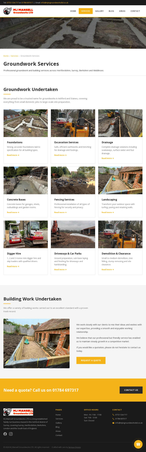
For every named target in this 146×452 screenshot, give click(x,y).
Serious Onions (74, 447)
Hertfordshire (30, 425)
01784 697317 (27, 2)
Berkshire (41, 425)
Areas (122, 11)
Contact (135, 11)
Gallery (99, 11)
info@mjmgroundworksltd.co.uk (54, 2)
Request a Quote (91, 360)
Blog (111, 11)
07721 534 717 (13, 2)
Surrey (21, 425)
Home (73, 11)
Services (85, 11)
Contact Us (131, 390)
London (6, 428)
